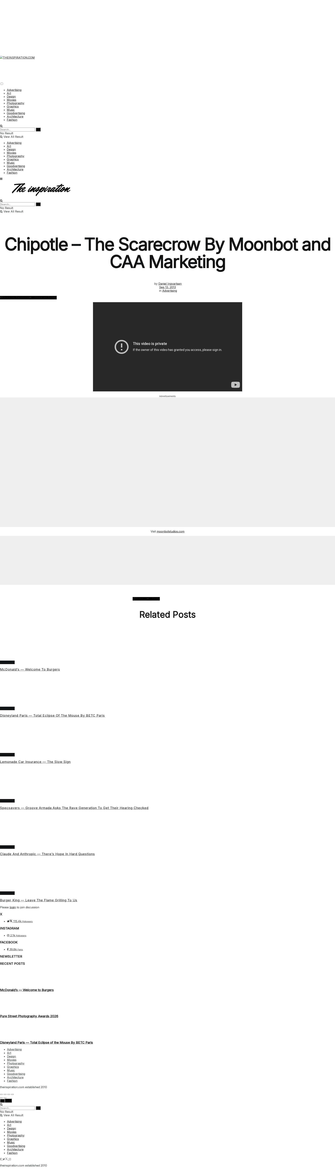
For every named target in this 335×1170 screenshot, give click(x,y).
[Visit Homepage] (17, 55)
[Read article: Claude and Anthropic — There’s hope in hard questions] (167, 829)
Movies (11, 100)
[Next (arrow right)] (5, 1097)
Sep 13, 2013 (167, 287)
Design (11, 96)
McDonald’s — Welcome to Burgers (30, 669)
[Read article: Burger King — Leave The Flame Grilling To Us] (167, 875)
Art (9, 93)
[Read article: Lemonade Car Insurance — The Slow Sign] (167, 737)
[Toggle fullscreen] (8, 1094)
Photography (15, 103)
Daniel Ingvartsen (170, 283)
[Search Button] (1, 126)
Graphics (13, 106)
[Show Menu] (1, 179)
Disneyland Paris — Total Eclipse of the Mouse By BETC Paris (52, 715)
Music (11, 110)
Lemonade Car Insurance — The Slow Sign (35, 762)
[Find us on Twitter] (5, 1159)
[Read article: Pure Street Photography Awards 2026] (167, 1003)
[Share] (5, 1094)
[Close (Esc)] (1, 1094)
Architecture (15, 116)
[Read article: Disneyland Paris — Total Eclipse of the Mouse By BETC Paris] (167, 691)
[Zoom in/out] (12, 1094)
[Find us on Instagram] (10, 1159)
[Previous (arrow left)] (1, 1097)
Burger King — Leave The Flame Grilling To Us (38, 900)
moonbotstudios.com (170, 531)
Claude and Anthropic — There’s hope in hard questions (47, 854)
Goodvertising (16, 113)
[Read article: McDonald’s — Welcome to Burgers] (167, 644)
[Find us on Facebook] (1, 1159)
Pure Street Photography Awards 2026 (29, 1016)
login (13, 907)
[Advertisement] (167, 24)
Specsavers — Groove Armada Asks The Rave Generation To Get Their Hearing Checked (74, 808)
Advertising (14, 90)
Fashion (12, 120)
